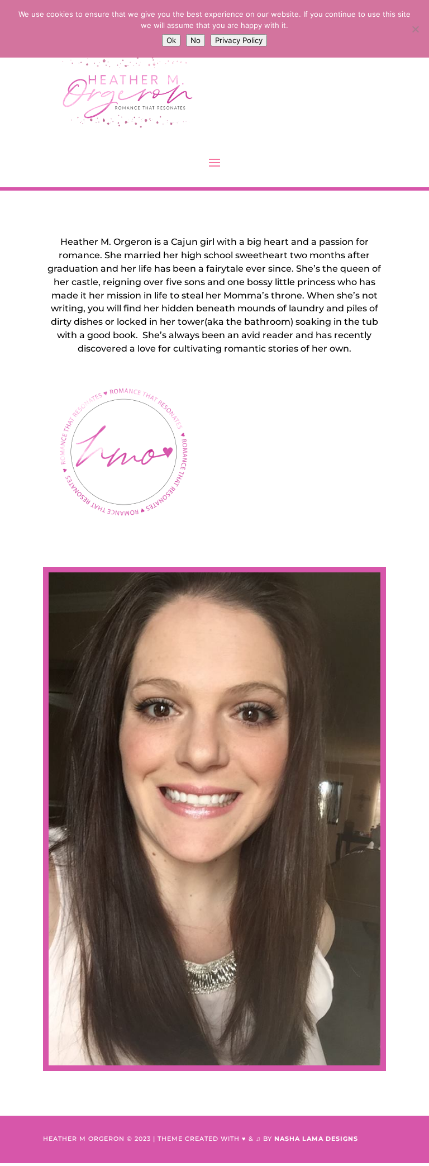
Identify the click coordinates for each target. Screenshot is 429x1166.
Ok (171, 40)
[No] (415, 29)
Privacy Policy (239, 40)
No (195, 40)
